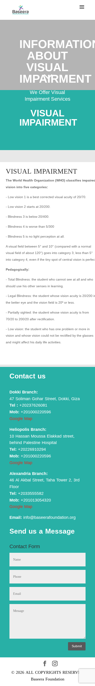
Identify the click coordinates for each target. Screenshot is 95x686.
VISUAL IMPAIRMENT (41, 171)
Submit (77, 646)
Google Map (20, 419)
